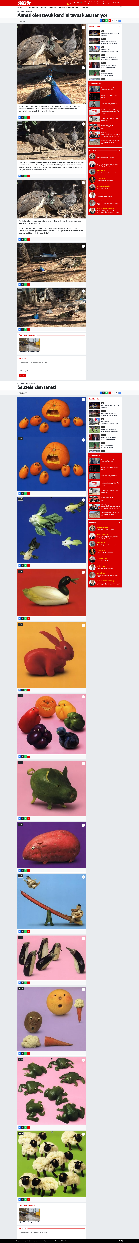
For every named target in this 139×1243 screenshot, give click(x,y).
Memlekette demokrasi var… (105, 180)
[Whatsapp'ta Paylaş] (106, 20)
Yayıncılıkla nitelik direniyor (105, 196)
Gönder (22, 375)
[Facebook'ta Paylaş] (101, 20)
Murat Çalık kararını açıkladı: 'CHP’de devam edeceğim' (109, 66)
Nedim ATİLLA (101, 194)
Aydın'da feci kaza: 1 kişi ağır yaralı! (110, 34)
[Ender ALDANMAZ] (92, 164)
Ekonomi (43, 7)
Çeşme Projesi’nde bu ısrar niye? (106, 173)
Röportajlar (85, 7)
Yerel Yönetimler (33, 7)
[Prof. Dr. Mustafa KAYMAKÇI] (92, 210)
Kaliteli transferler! (102, 188)
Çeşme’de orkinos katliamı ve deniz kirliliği (107, 204)
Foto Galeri (20, 11)
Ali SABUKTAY (101, 170)
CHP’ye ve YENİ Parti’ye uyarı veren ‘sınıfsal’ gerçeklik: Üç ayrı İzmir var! (107, 165)
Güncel (19, 7)
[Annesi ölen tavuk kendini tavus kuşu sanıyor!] (51, 44)
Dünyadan (70, 7)
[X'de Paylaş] (103, 20)
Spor (56, 7)
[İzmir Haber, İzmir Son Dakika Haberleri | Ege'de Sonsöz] (24, 2)
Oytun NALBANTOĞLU (103, 186)
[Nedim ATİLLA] (92, 195)
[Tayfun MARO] (92, 179)
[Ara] (121, 3)
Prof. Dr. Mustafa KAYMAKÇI (105, 208)
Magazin (62, 7)
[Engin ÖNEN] (92, 203)
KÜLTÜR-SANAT (30, 383)
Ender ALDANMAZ (102, 162)
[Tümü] (119, 27)
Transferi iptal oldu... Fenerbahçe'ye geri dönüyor (109, 58)
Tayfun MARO (101, 178)
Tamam (120, 1240)
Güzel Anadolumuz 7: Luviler (105, 157)
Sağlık (77, 7)
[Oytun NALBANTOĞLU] (92, 187)
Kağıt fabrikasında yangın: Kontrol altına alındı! (109, 42)
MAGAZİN (29, 11)
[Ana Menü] (121, 7)
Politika (50, 7)
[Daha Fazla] (110, 20)
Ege (25, 7)
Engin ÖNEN (101, 201)
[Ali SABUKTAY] (92, 171)
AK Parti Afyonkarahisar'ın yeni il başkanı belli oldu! (110, 50)
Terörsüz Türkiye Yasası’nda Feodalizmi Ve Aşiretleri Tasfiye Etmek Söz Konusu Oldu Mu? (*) (108, 212)
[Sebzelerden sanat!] (51, 417)
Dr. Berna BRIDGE (102, 155)
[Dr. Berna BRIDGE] (92, 156)
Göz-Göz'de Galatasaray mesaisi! (107, 74)
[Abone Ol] (119, 20)
